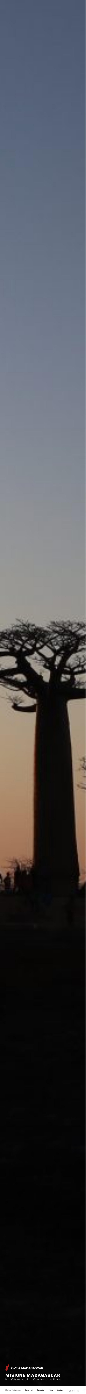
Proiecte (40, 1390)
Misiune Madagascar (32, 1375)
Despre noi (29, 1390)
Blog (51, 1390)
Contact (60, 1390)
